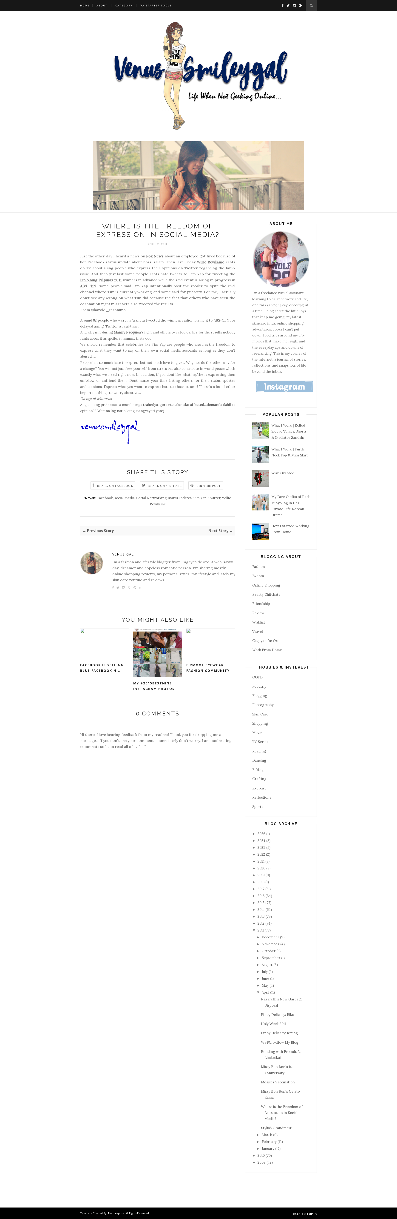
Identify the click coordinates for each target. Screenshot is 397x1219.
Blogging (259, 695)
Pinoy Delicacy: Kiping (279, 1033)
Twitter (191, 268)
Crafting (259, 779)
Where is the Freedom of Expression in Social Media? (282, 1113)
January (268, 1148)
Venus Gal (123, 554)
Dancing (259, 760)
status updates (180, 498)
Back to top (303, 1214)
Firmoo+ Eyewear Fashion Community (208, 668)
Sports (257, 806)
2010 (262, 1155)
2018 (261, 882)
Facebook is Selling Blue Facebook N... (102, 668)
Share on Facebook (115, 485)
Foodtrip (259, 686)
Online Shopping (266, 585)
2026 (262, 834)
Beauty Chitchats (266, 594)
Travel (257, 631)
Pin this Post (209, 485)
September (271, 958)
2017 (261, 889)
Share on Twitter (165, 485)
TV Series (260, 742)
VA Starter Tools (156, 5)
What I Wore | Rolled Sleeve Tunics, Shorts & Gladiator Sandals (288, 431)
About (102, 5)
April (266, 992)
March (267, 1135)
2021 (261, 861)
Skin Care (260, 714)
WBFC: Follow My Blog (279, 1042)
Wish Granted (282, 473)
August (267, 965)
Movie (257, 732)
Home (85, 5)
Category (124, 5)
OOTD (257, 677)
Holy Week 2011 (273, 1024)
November (271, 944)
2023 (262, 847)
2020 (262, 868)
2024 (262, 840)
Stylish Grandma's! (276, 1128)
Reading (259, 751)
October (269, 951)
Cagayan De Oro (265, 640)
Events (258, 576)
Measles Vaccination (278, 1082)
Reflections (261, 797)
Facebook (105, 498)
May (265, 985)
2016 (262, 896)
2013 (262, 916)
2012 (261, 923)
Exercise (259, 788)
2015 (261, 902)
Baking (258, 769)
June (266, 978)
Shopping (260, 723)
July (265, 971)
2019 (262, 875)
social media (124, 498)
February (270, 1141)
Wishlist (258, 622)
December (271, 937)
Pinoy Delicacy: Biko (277, 1014)
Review (258, 613)
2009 (262, 1162)
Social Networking (151, 498)
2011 (261, 930)
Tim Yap (140, 286)
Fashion (258, 566)
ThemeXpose (116, 1213)
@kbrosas (104, 398)
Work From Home (267, 650)
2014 (262, 909)
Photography (263, 705)
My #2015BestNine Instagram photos (154, 686)
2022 (262, 854)
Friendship (261, 603)
